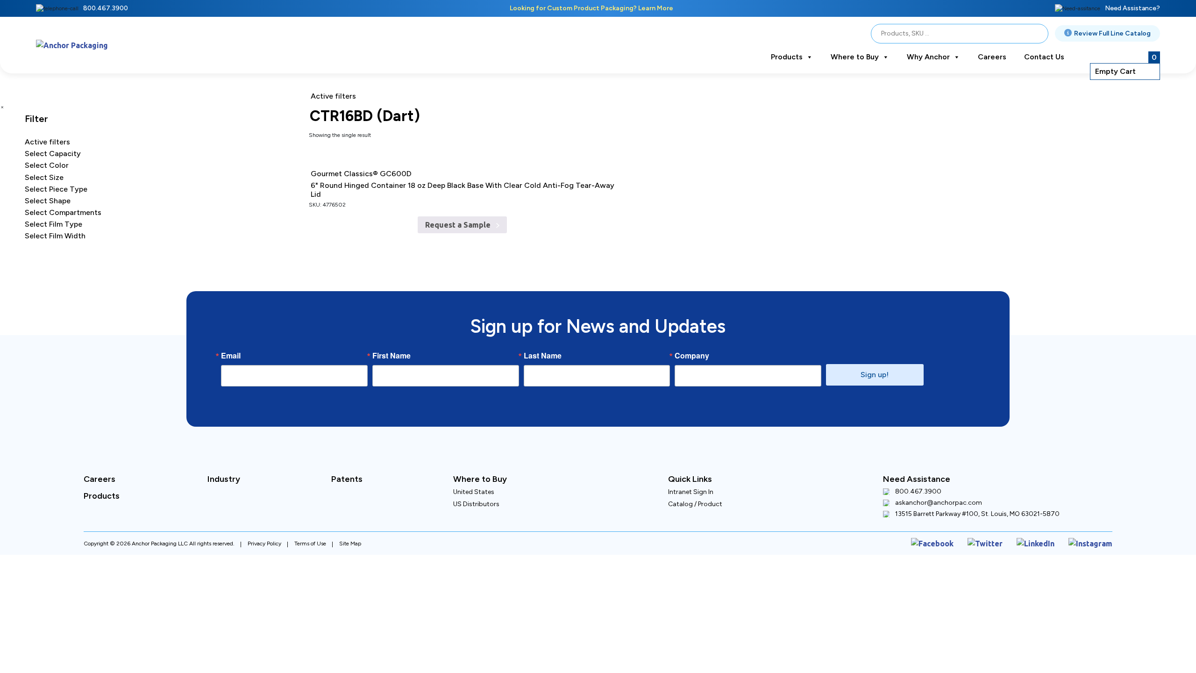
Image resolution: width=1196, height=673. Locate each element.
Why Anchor (928, 56)
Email (231, 355)
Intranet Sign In (690, 492)
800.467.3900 (105, 8)
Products (787, 56)
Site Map (350, 541)
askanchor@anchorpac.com (938, 503)
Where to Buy (855, 56)
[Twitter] (1000, 541)
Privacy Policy (264, 541)
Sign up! (875, 374)
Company (692, 355)
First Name (391, 355)
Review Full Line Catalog (1112, 33)
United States (473, 492)
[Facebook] (954, 541)
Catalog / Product (695, 504)
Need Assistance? (1132, 8)
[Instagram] (1093, 541)
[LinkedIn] (1045, 541)
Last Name (543, 355)
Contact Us (1044, 56)
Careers (992, 56)
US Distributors (476, 504)
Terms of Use (310, 541)
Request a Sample (459, 217)
